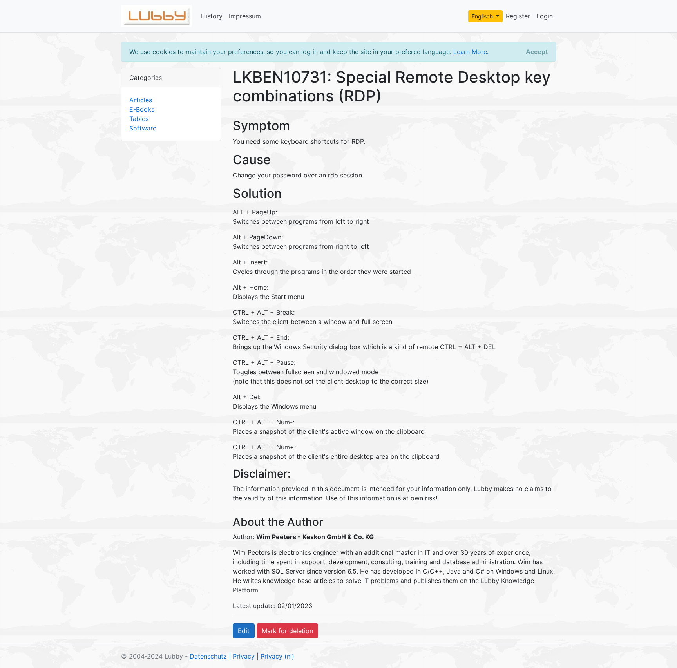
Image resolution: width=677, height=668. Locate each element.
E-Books (141, 109)
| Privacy (242, 656)
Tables (138, 119)
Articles (140, 100)
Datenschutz (208, 656)
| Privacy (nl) (275, 656)
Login (544, 16)
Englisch (483, 16)
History (212, 16)
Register (518, 16)
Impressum (245, 16)
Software (142, 128)
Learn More (470, 52)
